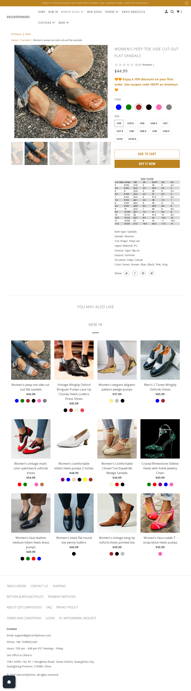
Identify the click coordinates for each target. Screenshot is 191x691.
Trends (110, 12)
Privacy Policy (67, 607)
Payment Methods (62, 597)
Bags (62, 22)
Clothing (45, 22)
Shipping (59, 586)
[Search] (172, 11)
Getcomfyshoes (18, 17)
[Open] (9, 682)
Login (50, 618)
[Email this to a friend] (151, 273)
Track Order (16, 586)
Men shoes (94, 12)
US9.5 (166, 131)
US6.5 (153, 123)
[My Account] (166, 11)
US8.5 (143, 131)
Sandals (25, 40)
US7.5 (120, 131)
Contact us (39, 586)
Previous (16, 34)
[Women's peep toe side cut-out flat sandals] (61, 91)
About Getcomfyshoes (24, 607)
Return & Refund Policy (25, 597)
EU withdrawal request (77, 618)
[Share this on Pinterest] (143, 273)
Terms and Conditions (24, 618)
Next (28, 34)
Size (117, 116)
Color (118, 99)
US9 (154, 131)
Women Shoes (71, 12)
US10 (119, 139)
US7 (165, 123)
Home (42, 12)
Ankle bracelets (133, 12)
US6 (142, 123)
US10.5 (132, 139)
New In (53, 12)
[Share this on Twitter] (126, 273)
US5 (119, 123)
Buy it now (147, 164)
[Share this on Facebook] (134, 273)
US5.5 (130, 123)
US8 (131, 131)
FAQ (49, 607)
